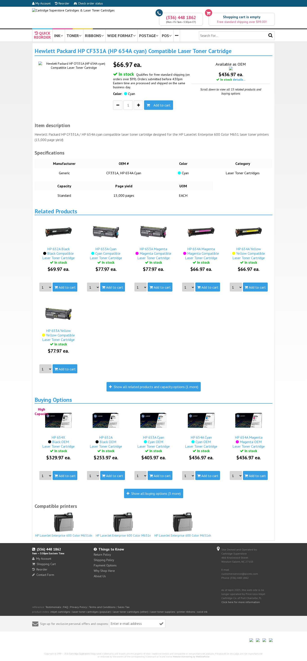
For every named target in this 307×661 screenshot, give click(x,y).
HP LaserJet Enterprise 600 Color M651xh (182, 535)
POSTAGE (147, 35)
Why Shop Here (104, 571)
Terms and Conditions (102, 607)
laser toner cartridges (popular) (91, 611)
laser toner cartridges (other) (130, 611)
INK (57, 35)
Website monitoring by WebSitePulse (191, 656)
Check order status (90, 3)
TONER (73, 35)
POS (165, 35)
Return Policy (102, 555)
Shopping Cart (46, 564)
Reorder (63, 3)
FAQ (65, 607)
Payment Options (105, 565)
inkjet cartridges (60, 611)
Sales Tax (123, 607)
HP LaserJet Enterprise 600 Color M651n (123, 535)
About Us (100, 576)
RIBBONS (93, 35)
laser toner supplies (162, 611)
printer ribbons (186, 611)
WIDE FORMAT (120, 35)
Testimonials (53, 607)
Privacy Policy (78, 607)
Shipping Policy (104, 560)
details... (239, 79)
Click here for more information (240, 602)
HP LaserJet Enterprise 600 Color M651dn (63, 535)
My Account (43, 3)
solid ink (202, 611)
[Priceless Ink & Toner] (73, 10)
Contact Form (45, 575)
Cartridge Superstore (79, 653)
